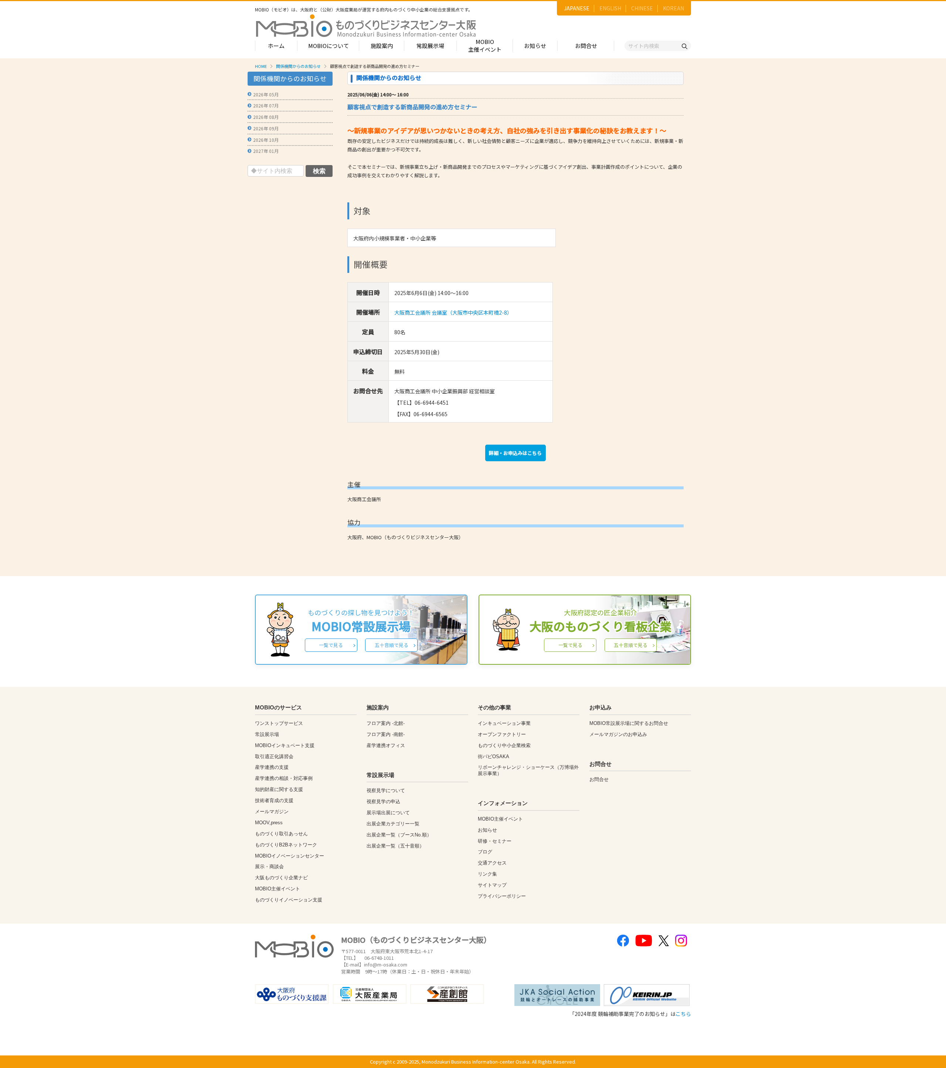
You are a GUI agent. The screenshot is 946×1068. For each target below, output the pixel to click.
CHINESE (642, 8)
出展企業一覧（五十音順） (395, 846)
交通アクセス (492, 863)
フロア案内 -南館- (386, 734)
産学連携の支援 (272, 767)
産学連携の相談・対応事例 (284, 778)
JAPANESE (576, 8)
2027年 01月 (266, 151)
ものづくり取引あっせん (281, 833)
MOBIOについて (328, 45)
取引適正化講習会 (274, 756)
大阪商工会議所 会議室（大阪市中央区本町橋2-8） (453, 312)
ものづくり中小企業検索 (504, 745)
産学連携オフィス (386, 745)
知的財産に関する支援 (279, 789)
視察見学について (386, 790)
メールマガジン (272, 811)
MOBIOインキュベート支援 (284, 745)
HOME (261, 66)
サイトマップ (492, 885)
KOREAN (673, 8)
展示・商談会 (269, 866)
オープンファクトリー (502, 734)
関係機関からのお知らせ (298, 66)
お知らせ (535, 45)
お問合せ (586, 45)
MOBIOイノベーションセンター (289, 856)
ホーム (276, 45)
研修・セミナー (494, 841)
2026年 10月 (266, 140)
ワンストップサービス (279, 723)
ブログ (485, 852)
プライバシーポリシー (502, 896)
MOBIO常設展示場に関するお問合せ (628, 723)
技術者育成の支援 (274, 800)
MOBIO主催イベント (484, 45)
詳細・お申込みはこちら (515, 452)
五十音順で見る (391, 644)
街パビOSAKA (493, 756)
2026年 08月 (266, 117)
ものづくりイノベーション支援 (288, 900)
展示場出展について (388, 812)
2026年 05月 (266, 94)
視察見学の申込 (383, 801)
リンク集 (487, 874)
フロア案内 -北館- (386, 723)
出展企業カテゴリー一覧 (393, 823)
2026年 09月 (266, 128)
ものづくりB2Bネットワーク (286, 845)
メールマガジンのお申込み (618, 734)
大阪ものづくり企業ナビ (281, 877)
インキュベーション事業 (504, 723)
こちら (683, 1013)
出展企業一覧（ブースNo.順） (399, 835)
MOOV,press (269, 822)
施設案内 (382, 45)
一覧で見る (331, 644)
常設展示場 (430, 45)
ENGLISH (610, 8)
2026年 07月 (266, 105)
